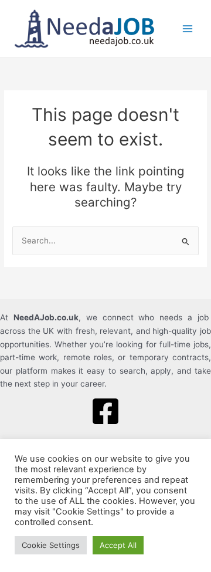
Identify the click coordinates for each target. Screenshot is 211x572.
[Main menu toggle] (188, 29)
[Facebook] (105, 411)
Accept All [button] (118, 545)
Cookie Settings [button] (51, 545)
